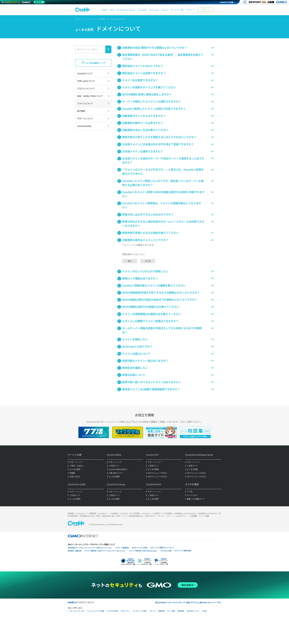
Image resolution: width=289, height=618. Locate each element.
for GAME (142, 9)
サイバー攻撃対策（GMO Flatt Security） (143, 551)
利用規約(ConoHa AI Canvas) (185, 513)
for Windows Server (126, 9)
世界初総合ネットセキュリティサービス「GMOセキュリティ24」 (90, 548)
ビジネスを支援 (112, 611)
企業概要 (193, 516)
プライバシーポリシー (165, 516)
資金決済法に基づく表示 (111, 516)
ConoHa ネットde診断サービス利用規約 (157, 513)
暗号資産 (181, 611)
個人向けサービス (193, 611)
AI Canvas (154, 9)
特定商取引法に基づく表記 (90, 516)
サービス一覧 (177, 9)
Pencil (165, 9)
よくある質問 (99, 19)
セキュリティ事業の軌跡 (182, 550)
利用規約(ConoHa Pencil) (207, 513)
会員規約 (71, 513)
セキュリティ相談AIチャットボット (162, 547)
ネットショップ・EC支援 (95, 611)
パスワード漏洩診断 (122, 548)
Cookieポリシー (182, 516)
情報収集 (161, 611)
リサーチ (152, 611)
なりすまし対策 (166, 551)
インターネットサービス (76, 611)
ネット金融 (171, 611)
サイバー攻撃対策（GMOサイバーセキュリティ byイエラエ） (105, 551)
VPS (112, 9)
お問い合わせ (150, 516)
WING (104, 9)
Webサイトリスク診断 (139, 548)
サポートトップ (82, 19)
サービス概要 (204, 516)
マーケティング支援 (139, 611)
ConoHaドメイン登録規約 (86, 513)
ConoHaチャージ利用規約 (108, 513)
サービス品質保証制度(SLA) (133, 516)
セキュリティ (125, 611)
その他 (204, 611)
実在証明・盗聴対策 (74, 551)
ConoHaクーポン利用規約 (130, 513)
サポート (190, 9)
